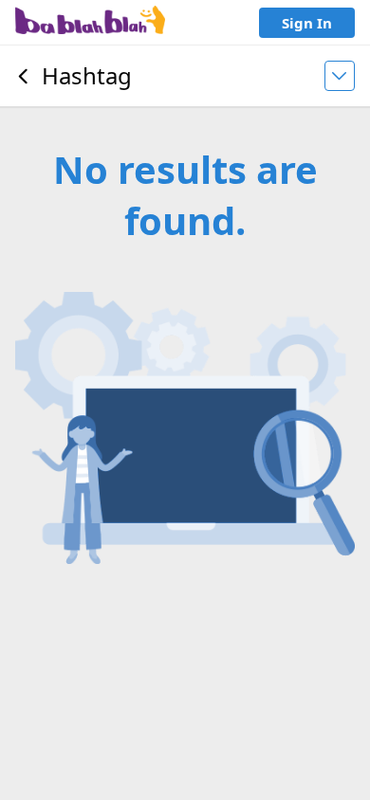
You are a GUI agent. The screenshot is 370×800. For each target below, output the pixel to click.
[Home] (90, 22)
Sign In (307, 22)
